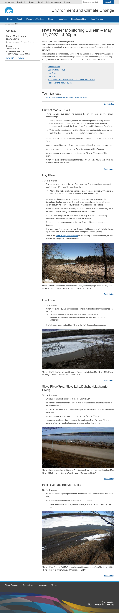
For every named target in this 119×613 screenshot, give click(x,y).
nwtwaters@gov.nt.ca (15, 57)
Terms (53, 585)
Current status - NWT (56, 69)
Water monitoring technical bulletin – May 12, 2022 (66, 97)
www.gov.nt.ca (9, 2)
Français (67, 2)
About (19, 19)
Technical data (54, 66)
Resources (62, 19)
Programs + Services (35, 19)
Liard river (52, 76)
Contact (40, 2)
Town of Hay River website (67, 235)
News (50, 19)
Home (9, 19)
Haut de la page (109, 104)
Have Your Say (97, 19)
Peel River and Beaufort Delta (60, 82)
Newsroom (42, 585)
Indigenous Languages (53, 2)
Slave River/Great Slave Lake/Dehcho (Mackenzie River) (71, 79)
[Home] (11, 9)
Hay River (52, 73)
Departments (21, 2)
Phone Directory (11, 585)
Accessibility (28, 585)
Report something (78, 19)
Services (31, 2)
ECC (16, 24)
